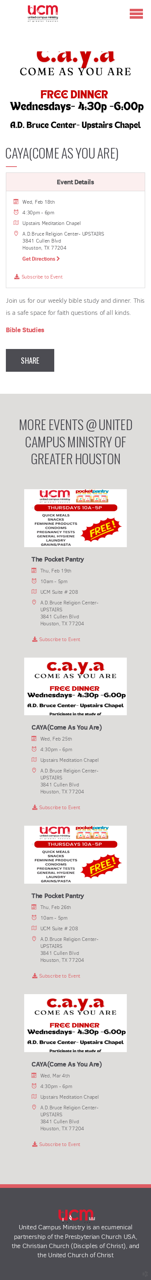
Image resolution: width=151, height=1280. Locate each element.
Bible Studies (25, 329)
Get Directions (39, 258)
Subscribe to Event (41, 276)
